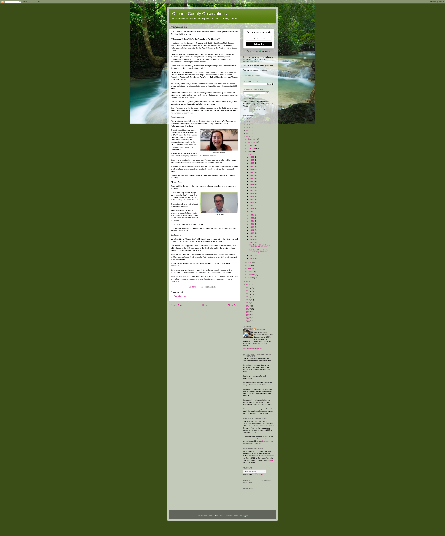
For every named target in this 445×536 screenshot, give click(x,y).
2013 (248, 300)
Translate (260, 474)
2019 (248, 281)
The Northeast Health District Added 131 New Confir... (259, 246)
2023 (248, 127)
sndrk (230, 516)
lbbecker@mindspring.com (253, 61)
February (251, 275)
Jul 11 (252, 218)
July (249, 154)
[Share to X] (210, 287)
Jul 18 (252, 197)
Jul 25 (252, 175)
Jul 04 (252, 239)
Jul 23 (252, 181)
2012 (248, 303)
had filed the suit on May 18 (206, 121)
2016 (248, 291)
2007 (248, 318)
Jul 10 (252, 221)
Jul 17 (252, 200)
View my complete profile (252, 349)
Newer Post (177, 305)
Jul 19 (252, 193)
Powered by (252, 51)
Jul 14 (252, 209)
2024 (248, 124)
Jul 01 (252, 258)
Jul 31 (252, 157)
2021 (248, 133)
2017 (248, 288)
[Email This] (206, 287)
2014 (248, 297)
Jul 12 (252, 215)
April (249, 268)
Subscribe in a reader (252, 76)
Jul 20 (252, 190)
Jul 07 (252, 230)
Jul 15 (252, 206)
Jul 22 (252, 184)
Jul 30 (252, 160)
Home (205, 305)
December (252, 139)
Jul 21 (252, 187)
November (252, 142)
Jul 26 (252, 172)
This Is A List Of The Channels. (254, 110)
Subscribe (259, 44)
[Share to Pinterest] (215, 287)
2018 (248, 284)
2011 (248, 306)
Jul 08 (252, 227)
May (249, 265)
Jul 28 (252, 166)
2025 (248, 121)
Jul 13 (252, 212)
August (250, 151)
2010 (248, 309)
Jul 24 (252, 178)
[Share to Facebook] (212, 287)
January (251, 278)
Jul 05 (252, 236)
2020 (248, 136)
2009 (248, 312)
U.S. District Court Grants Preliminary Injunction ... (259, 251)
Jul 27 (252, 169)
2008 (248, 315)
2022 (248, 130)
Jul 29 (252, 163)
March (250, 271)
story (271, 460)
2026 (248, 118)
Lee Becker (260, 329)
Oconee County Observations (199, 13)
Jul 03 (252, 242)
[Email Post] (201, 287)
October (251, 145)
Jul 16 (252, 203)
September (252, 148)
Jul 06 (252, 233)
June (250, 262)
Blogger (245, 516)
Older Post (233, 305)
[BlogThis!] (208, 287)
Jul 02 (252, 255)
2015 (248, 294)
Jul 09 (252, 224)
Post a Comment (180, 296)
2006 (248, 321)
